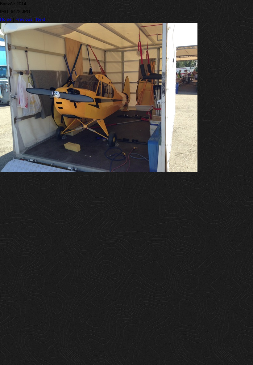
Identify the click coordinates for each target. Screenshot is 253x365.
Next (40, 19)
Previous (23, 19)
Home (6, 19)
